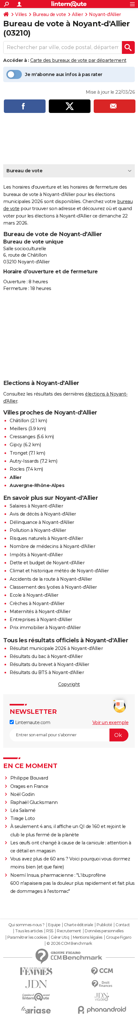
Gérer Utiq (60, 937)
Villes (21, 14)
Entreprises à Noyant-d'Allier (41, 619)
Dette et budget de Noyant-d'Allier (47, 563)
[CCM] (102, 971)
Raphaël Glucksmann (34, 802)
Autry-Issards (24, 461)
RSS (49, 931)
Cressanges (22, 437)
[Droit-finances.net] (102, 984)
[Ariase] (36, 1009)
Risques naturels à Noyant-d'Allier (46, 538)
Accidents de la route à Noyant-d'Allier (51, 579)
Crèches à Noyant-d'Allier (37, 603)
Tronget (19, 453)
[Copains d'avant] (36, 997)
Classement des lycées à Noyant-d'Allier (53, 587)
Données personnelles (104, 931)
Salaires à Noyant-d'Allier (36, 506)
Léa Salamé (23, 810)
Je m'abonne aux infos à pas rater (63, 74)
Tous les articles (29, 931)
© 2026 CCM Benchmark (69, 943)
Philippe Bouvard (29, 778)
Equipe (54, 925)
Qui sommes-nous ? (26, 925)
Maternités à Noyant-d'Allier (40, 611)
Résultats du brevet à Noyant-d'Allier (49, 664)
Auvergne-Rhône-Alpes (37, 485)
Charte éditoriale (78, 925)
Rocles (17, 469)
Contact (123, 925)
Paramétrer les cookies (27, 937)
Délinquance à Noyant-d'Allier (42, 522)
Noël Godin (22, 794)
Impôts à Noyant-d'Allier (36, 555)
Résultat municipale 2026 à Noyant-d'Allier (56, 648)
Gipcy (16, 445)
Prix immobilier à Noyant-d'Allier (45, 627)
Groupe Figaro (118, 937)
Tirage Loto (22, 818)
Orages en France (29, 786)
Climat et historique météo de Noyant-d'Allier (59, 571)
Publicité (104, 925)
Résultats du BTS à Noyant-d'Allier (47, 672)
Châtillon (19, 420)
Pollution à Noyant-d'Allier (38, 530)
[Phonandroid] (102, 1010)
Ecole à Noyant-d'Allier (34, 595)
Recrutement (69, 931)
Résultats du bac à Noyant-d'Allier (46, 656)
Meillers (18, 429)
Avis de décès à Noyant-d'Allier (43, 514)
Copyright (69, 684)
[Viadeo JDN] (102, 997)
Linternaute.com (32, 722)
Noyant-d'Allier (105, 14)
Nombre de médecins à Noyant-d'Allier (52, 546)
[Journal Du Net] (36, 984)
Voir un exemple (110, 722)
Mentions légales (87, 937)
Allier (77, 14)
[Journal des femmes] (36, 971)
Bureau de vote (49, 14)
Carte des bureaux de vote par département (78, 60)
